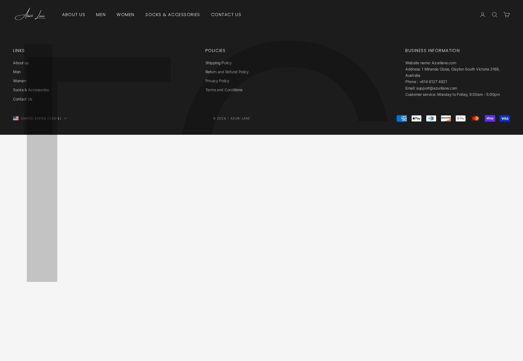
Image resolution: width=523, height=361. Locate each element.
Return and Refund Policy (227, 71)
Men (101, 14)
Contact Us (226, 14)
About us (73, 14)
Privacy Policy (217, 80)
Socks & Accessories (172, 14)
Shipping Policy (218, 62)
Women (126, 14)
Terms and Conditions (223, 89)
